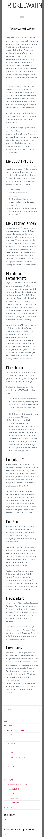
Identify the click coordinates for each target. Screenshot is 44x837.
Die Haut (10, 735)
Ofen (8, 771)
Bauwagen (8, 726)
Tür (8, 762)
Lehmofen (8, 807)
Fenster (10, 753)
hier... (6, 819)
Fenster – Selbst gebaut (17, 757)
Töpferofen (9, 794)
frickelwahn (23, 5)
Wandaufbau (12, 744)
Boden (9, 739)
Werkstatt (8, 780)
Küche (9, 775)
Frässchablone (13, 789)
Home (6, 721)
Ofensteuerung (13, 803)
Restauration (12, 798)
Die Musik (10, 766)
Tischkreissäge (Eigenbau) (17, 785)
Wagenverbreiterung (15, 730)
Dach (9, 748)
